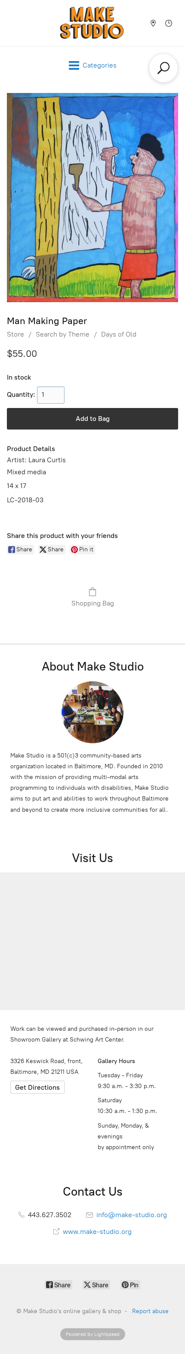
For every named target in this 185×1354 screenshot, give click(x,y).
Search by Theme (62, 334)
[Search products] (163, 68)
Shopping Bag (92, 603)
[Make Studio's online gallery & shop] (92, 23)
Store (15, 334)
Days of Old (118, 334)
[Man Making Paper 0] (92, 197)
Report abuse (150, 1311)
